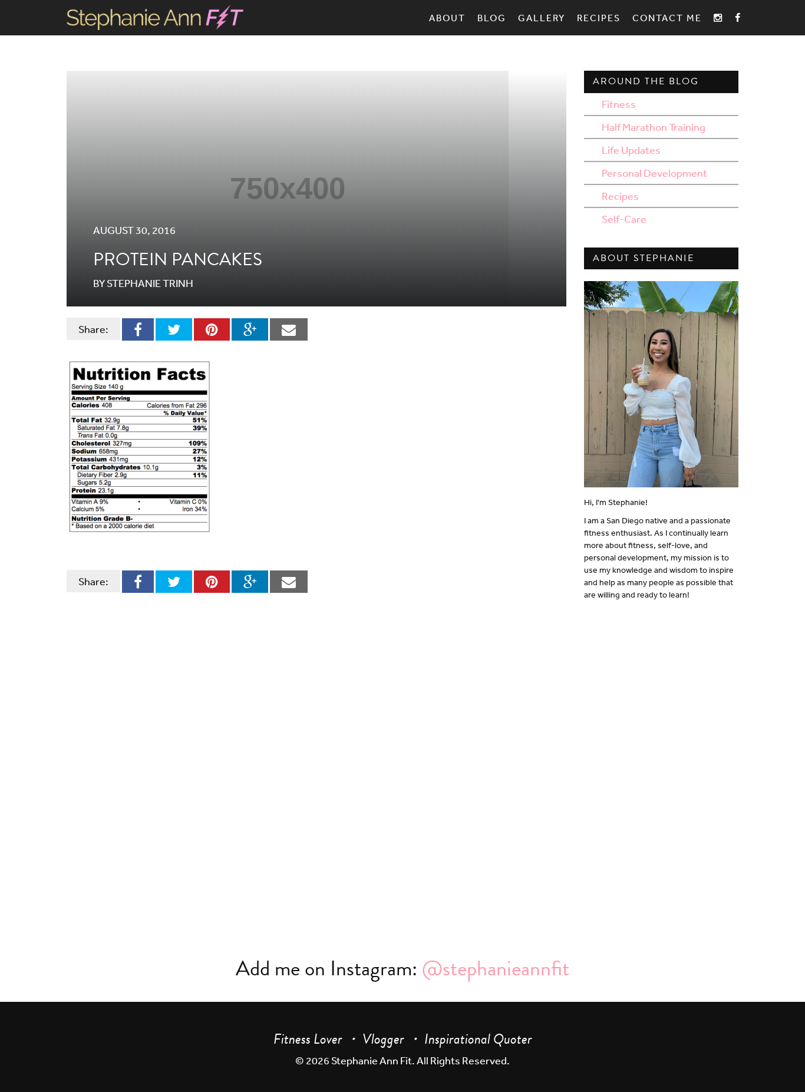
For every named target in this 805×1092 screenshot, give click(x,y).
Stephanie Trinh (150, 282)
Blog (491, 18)
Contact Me (667, 18)
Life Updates (631, 149)
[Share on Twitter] (174, 328)
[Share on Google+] (250, 328)
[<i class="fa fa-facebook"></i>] (738, 17)
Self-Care (624, 218)
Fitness (619, 103)
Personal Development (654, 172)
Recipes (599, 18)
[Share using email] (289, 328)
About (447, 18)
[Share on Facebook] (138, 328)
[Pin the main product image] (212, 328)
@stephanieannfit (495, 968)
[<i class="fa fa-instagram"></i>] (718, 17)
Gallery (541, 18)
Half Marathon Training (653, 126)
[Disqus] (308, 758)
